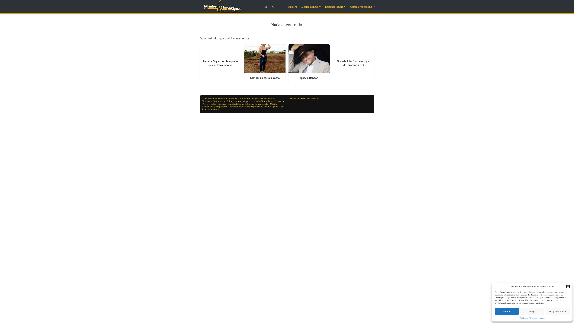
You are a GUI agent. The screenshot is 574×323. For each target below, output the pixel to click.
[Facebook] (259, 7)
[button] (568, 286)
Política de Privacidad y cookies (532, 318)
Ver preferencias (557, 311)
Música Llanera (309, 6)
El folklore (245, 98)
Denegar (532, 311)
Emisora (292, 6)
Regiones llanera (334, 6)
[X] (266, 7)
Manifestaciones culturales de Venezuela (248, 104)
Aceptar (507, 311)
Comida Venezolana (361, 6)
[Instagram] (273, 7)
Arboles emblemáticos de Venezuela (219, 98)
